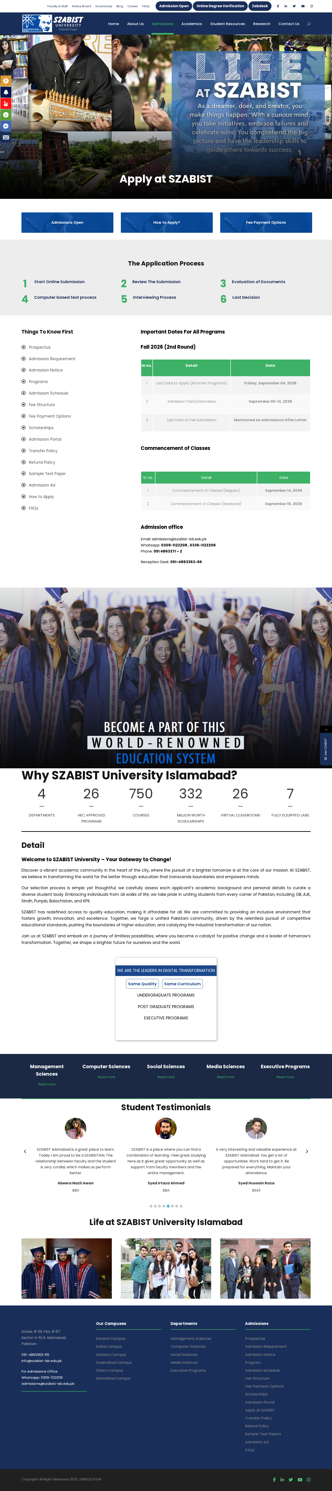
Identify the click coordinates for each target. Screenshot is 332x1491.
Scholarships (256, 1394)
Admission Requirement (266, 1346)
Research (261, 23)
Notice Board (81, 6)
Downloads (104, 6)
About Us (135, 23)
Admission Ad (257, 1442)
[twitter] (294, 6)
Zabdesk (260, 6)
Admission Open (174, 6)
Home (113, 23)
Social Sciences (184, 1354)
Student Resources (227, 23)
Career (132, 6)
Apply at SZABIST (260, 1410)
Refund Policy (257, 1426)
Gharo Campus (109, 1370)
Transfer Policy (258, 1418)
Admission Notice (260, 1354)
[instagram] (311, 6)
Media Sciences (184, 1362)
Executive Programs (188, 1370)
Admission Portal (260, 1402)
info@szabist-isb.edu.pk (41, 1360)
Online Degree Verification (220, 6)
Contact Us (288, 23)
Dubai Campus (109, 1346)
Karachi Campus (110, 1338)
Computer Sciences (188, 1346)
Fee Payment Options (264, 1386)
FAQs (146, 6)
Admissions (162, 23)
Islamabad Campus (113, 1378)
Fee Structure (257, 1378)
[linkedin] (286, 6)
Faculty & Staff (57, 6)
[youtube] (303, 6)
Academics (191, 23)
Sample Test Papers (263, 1434)
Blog (120, 6)
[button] (151, 1206)
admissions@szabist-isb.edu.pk (47, 1383)
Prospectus (255, 1338)
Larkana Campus (111, 1354)
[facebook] (278, 6)
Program (253, 1362)
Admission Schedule (262, 1370)
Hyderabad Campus (114, 1362)
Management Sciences (191, 1338)
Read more (47, 1084)
